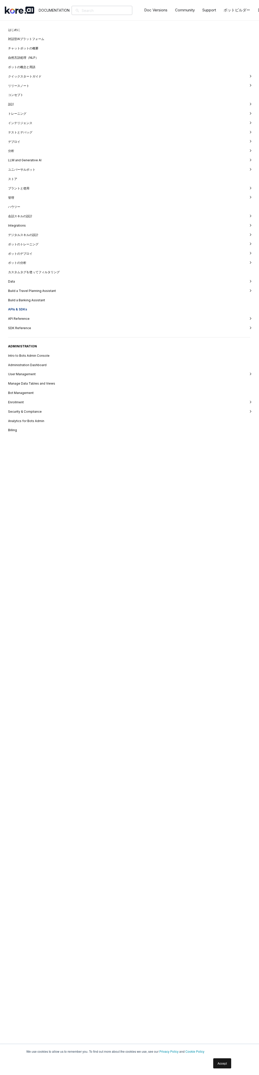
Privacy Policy (169, 1051)
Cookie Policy (194, 1051)
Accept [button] (222, 1063)
